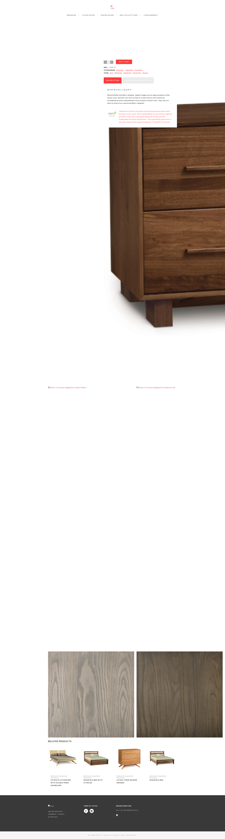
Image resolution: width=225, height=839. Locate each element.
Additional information (138, 80)
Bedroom (120, 70)
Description (112, 80)
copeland (127, 73)
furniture (137, 73)
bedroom (118, 73)
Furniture (139, 70)
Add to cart (124, 62)
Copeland (129, 70)
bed (111, 73)
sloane (145, 73)
